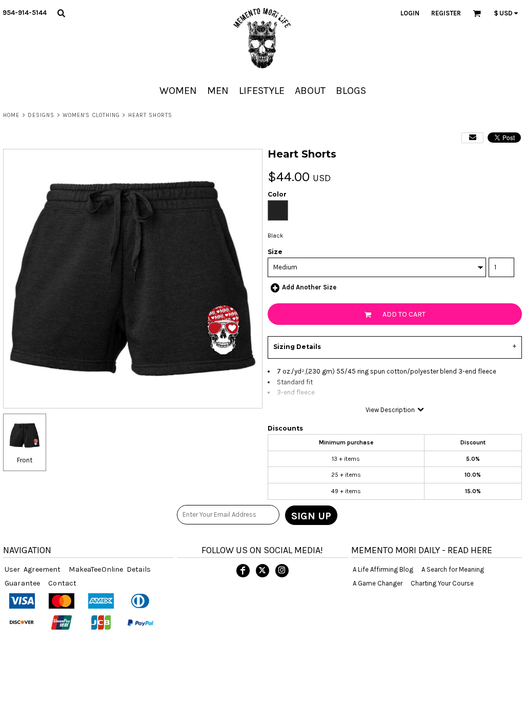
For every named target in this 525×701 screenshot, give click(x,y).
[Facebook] (243, 570)
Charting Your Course (442, 583)
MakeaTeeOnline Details (110, 569)
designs (41, 115)
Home (11, 115)
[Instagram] (282, 570)
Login (409, 13)
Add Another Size (309, 287)
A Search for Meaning (452, 569)
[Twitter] (262, 570)
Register (446, 13)
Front (24, 460)
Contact (62, 583)
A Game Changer (377, 583)
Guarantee (22, 583)
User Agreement (32, 569)
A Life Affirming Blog (383, 569)
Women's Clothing (91, 115)
